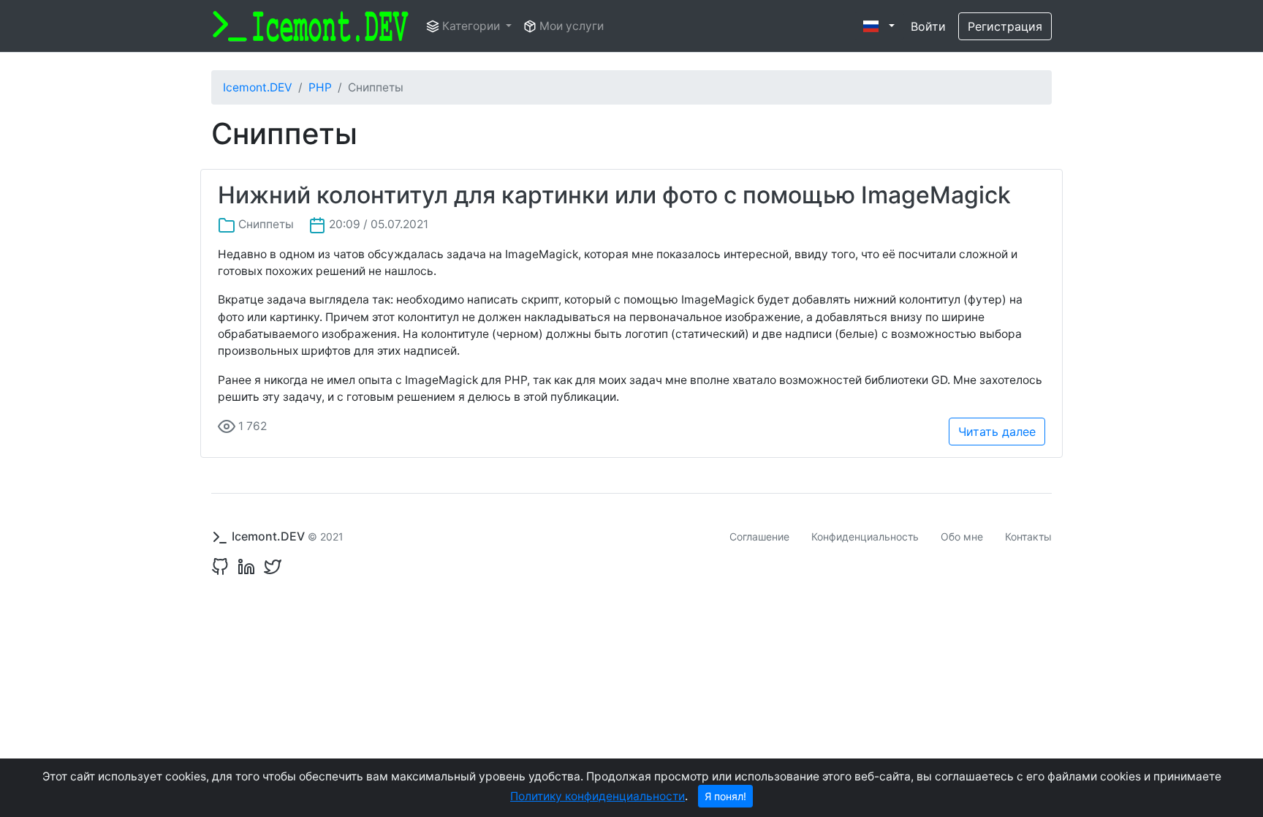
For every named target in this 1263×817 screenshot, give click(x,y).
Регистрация (1005, 26)
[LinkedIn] (243, 566)
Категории (471, 26)
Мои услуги (570, 26)
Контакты (1028, 536)
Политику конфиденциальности (597, 796)
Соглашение (759, 536)
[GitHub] (220, 566)
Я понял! (725, 796)
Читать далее (997, 431)
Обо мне (962, 536)
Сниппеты (266, 224)
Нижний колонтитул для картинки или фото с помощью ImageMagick (614, 195)
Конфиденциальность (865, 536)
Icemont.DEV (257, 87)
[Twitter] (269, 566)
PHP (320, 87)
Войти (928, 26)
